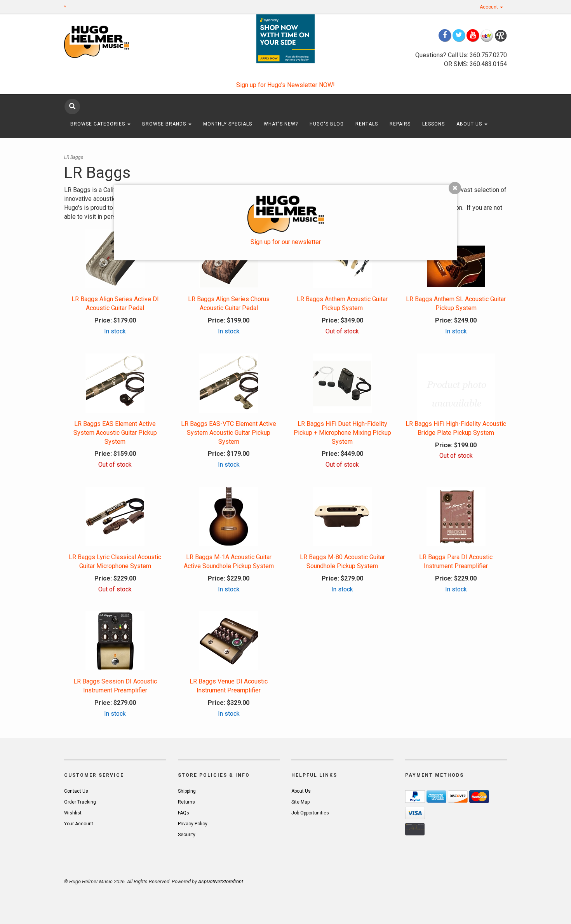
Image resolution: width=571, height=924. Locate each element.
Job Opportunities (310, 813)
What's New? (281, 124)
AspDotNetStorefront (220, 881)
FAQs (183, 813)
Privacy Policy (192, 823)
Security (186, 834)
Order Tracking (80, 802)
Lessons (433, 124)
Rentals (366, 124)
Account (489, 7)
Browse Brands (165, 124)
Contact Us (76, 791)
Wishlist (73, 813)
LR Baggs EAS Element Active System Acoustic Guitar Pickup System (115, 432)
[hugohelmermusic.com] (115, 41)
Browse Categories (98, 124)
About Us (470, 124)
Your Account (78, 823)
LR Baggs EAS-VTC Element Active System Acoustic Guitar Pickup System (228, 432)
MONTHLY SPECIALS (227, 124)
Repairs (400, 124)
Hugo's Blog (327, 124)
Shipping (187, 791)
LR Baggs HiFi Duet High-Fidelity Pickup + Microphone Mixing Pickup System (342, 432)
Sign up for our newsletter (286, 242)
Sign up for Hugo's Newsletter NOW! (285, 85)
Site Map (300, 802)
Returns (186, 802)
